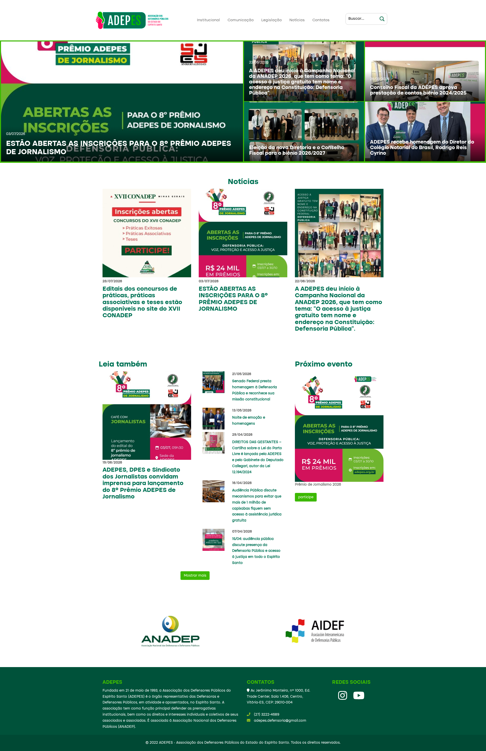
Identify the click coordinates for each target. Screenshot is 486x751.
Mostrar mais (195, 575)
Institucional (208, 20)
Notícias (297, 20)
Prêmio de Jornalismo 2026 (318, 484)
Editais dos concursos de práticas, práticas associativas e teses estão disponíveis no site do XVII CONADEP (142, 302)
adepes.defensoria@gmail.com (280, 720)
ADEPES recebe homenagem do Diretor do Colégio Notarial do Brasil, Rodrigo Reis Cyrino (422, 148)
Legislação (271, 20)
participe (305, 497)
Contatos (321, 20)
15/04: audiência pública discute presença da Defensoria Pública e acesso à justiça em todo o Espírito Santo (256, 551)
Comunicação (241, 20)
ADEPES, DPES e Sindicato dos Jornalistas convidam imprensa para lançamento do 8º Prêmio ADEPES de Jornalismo (143, 483)
